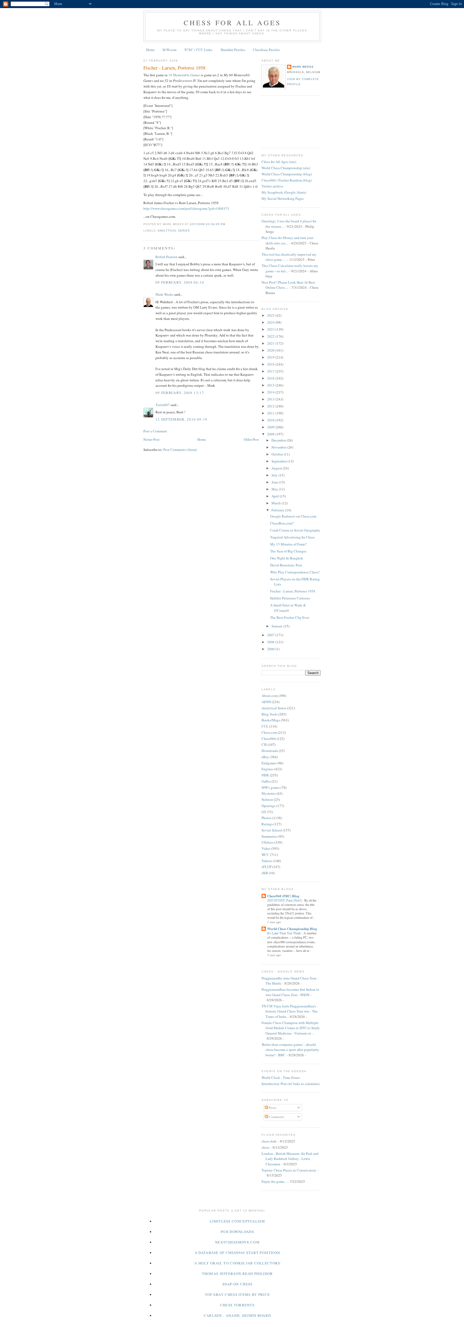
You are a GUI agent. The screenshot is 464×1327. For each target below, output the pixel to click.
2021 (271, 343)
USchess (268, 842)
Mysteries (269, 793)
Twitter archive (272, 186)
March (276, 503)
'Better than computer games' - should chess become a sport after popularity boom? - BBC (290, 1049)
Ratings (267, 824)
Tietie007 (162, 404)
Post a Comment (155, 431)
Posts (272, 1107)
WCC (265, 854)
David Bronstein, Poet (286, 565)
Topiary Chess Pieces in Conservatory (289, 1170)
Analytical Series (174, 230)
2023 (271, 329)
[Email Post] (226, 224)
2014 (271, 392)
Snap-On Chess (237, 1284)
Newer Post (151, 439)
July (274, 475)
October (277, 454)
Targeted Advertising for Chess (292, 537)
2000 (271, 648)
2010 (271, 420)
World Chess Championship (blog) (287, 174)
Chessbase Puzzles (266, 49)
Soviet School (272, 830)
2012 (271, 406)
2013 (271, 399)
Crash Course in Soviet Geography (295, 530)
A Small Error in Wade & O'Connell (288, 608)
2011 (271, 413)
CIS (264, 744)
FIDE (265, 775)
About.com (270, 695)
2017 (271, 371)
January (277, 626)
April (275, 496)
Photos (266, 817)
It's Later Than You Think (284, 933)
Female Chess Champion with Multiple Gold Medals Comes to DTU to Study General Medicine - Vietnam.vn (291, 1028)
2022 (271, 336)
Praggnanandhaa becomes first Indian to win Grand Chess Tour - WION (290, 992)
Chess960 (269, 738)
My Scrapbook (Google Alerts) (284, 192)
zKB (265, 872)
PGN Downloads (237, 1231)
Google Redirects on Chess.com (293, 516)
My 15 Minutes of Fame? (288, 544)
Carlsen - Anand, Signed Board (237, 1315)
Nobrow (267, 799)
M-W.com (169, 49)
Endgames (269, 763)
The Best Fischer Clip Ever (289, 617)
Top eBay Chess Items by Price (237, 1294)
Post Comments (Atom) (180, 449)
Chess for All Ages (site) (279, 161)
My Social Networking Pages (283, 198)
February (278, 510)
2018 (271, 364)
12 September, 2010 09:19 (181, 419)
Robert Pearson (166, 256)
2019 (271, 357)
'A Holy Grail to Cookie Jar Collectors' (237, 1263)
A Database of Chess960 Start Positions (237, 1252)
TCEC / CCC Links (198, 49)
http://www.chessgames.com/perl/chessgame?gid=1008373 (186, 208)
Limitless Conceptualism (237, 1221)
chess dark (269, 1141)
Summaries (269, 836)
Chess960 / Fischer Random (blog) (287, 180)
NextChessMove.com (237, 1242)
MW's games (271, 787)
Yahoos (267, 860)
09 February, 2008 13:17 (179, 392)
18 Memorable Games (184, 75)
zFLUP (266, 866)
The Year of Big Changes (288, 551)
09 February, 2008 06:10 (179, 282)
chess (265, 1147)
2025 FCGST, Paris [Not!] (284, 900)
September (279, 461)
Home (150, 49)
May (275, 489)
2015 (271, 385)
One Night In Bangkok (286, 558)
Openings (269, 805)
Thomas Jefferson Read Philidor (237, 1273)
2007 (271, 634)
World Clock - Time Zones (281, 1077)
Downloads (270, 750)
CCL (265, 726)
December (279, 440)
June (275, 482)
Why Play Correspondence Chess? (295, 572)
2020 (271, 350)
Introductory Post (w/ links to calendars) (291, 1083)
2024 (271, 322)
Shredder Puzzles (232, 49)
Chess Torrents (237, 1305)
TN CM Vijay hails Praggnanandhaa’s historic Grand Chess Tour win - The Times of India (290, 1011)
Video (266, 848)
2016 (271, 378)
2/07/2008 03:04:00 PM (207, 224)
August (277, 468)
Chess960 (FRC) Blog (283, 895)
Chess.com (269, 732)
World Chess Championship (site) (286, 167)
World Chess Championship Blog (292, 928)
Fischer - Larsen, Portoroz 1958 (174, 67)
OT (264, 811)
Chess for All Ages (232, 22)
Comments (276, 1116)
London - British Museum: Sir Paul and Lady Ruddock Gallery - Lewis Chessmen (290, 1158)
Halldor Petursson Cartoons (290, 598)
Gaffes (266, 781)
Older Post (251, 439)
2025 (271, 315)
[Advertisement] (286, 121)
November (279, 447)
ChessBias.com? (282, 523)
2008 (271, 434)
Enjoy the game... (274, 1181)
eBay (265, 756)
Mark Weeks (164, 294)
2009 (271, 427)
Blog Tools (270, 714)
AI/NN (266, 701)
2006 (271, 641)
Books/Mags (271, 720)
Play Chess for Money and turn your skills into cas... (287, 240)
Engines (267, 768)
